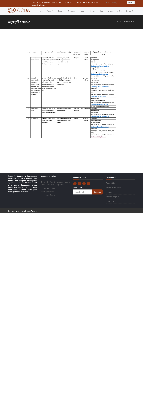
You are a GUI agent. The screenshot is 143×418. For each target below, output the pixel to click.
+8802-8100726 (49, 188)
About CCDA (110, 183)
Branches (110, 11)
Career (82, 11)
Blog (101, 11)
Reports (108, 192)
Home (41, 11)
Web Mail (130, 3)
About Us (50, 11)
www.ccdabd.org (49, 195)
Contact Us (129, 11)
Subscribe (97, 192)
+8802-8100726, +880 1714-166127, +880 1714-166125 (52, 2)
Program (71, 11)
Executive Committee (113, 187)
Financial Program (112, 196)
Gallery (92, 11)
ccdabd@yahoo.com (39, 5)
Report (60, 11)
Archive (119, 11)
